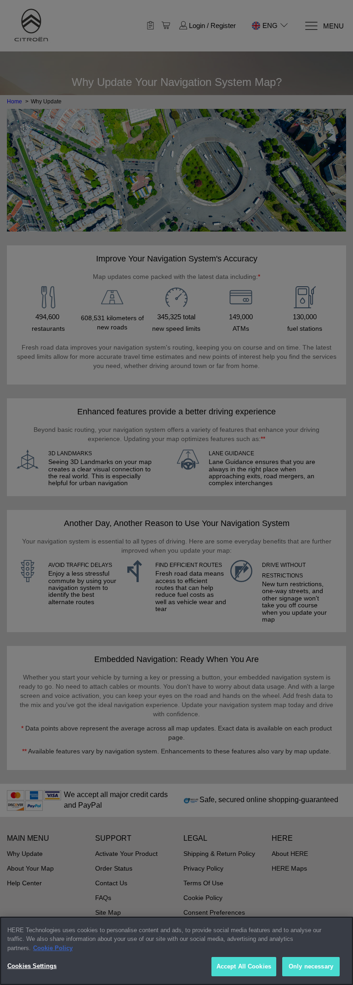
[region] (176, 951)
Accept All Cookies (243, 966)
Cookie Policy (53, 948)
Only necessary (311, 966)
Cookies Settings (32, 965)
